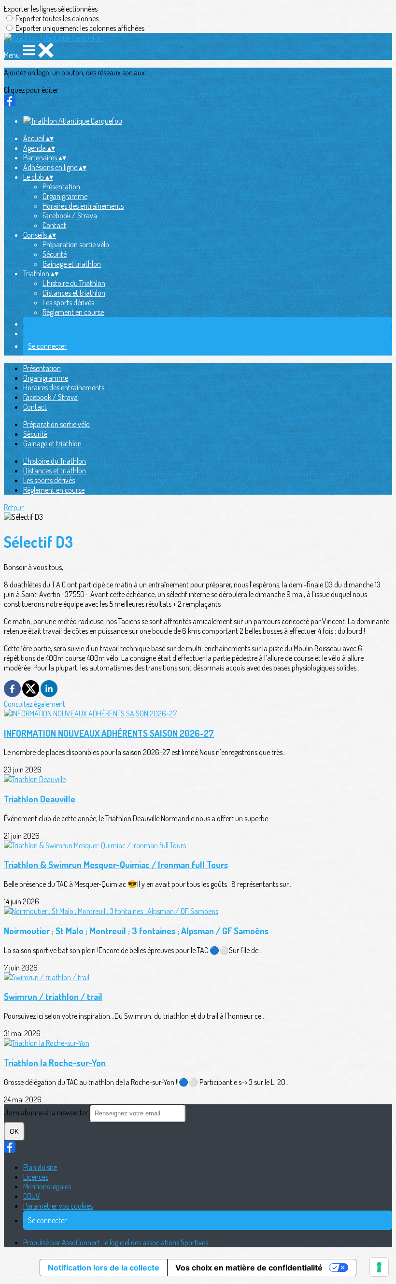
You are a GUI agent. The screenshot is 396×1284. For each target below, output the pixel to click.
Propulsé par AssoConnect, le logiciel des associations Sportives (115, 1242)
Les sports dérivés (68, 302)
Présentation (61, 186)
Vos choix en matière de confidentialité (249, 1267)
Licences (35, 1177)
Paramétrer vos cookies (58, 1206)
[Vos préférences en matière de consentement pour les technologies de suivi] (379, 1267)
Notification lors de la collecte (103, 1267)
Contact (54, 225)
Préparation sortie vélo (75, 244)
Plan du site (40, 1167)
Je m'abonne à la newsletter (46, 1112)
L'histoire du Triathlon (73, 283)
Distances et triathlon (73, 293)
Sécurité (54, 254)
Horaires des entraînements (83, 206)
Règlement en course (73, 312)
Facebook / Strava (69, 215)
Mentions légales (47, 1186)
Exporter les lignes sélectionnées (51, 9)
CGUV (31, 1196)
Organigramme (64, 196)
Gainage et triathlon (71, 264)
